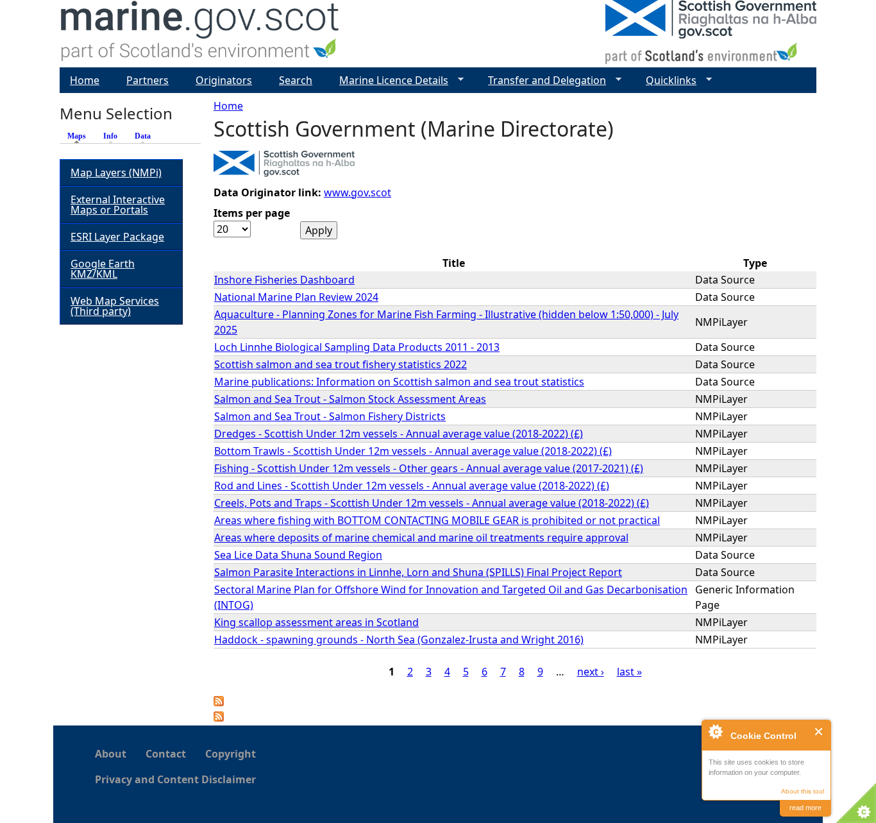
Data (143, 136)
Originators (224, 80)
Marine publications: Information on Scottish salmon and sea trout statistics (399, 382)
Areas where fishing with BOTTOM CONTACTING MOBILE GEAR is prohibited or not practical (437, 520)
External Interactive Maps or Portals (118, 204)
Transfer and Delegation (542, 80)
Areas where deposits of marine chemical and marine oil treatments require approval (421, 537)
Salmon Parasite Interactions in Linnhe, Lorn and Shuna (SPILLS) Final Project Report (418, 572)
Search (295, 80)
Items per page (252, 213)
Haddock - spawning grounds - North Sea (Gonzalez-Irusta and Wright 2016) (399, 639)
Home (228, 106)
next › (590, 672)
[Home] (200, 33)
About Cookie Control (715, 731)
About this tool (802, 791)
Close (819, 731)
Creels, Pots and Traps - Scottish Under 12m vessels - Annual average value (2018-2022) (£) (431, 503)
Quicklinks (666, 80)
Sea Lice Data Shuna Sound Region (298, 555)
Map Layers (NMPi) (116, 172)
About (110, 754)
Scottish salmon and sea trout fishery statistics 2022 (340, 364)
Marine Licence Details (388, 80)
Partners (147, 80)
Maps (79, 136)
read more (805, 807)
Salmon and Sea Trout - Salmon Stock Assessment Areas (350, 399)
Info (110, 136)
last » (629, 672)
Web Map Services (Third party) (115, 306)
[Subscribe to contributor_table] (219, 702)
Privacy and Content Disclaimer (175, 779)
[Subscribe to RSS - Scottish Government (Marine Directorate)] (219, 718)
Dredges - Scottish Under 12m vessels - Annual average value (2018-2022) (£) (398, 434)
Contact (166, 754)
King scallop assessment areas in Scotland (316, 622)
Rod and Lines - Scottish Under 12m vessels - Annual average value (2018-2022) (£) (411, 486)
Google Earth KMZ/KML (103, 269)
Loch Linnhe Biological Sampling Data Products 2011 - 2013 (357, 347)
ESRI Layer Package (117, 237)
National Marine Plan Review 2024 (296, 297)
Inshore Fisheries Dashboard (284, 280)
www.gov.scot (357, 192)
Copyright (230, 754)
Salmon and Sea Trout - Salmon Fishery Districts (330, 416)
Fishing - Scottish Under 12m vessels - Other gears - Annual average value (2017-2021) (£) (428, 468)
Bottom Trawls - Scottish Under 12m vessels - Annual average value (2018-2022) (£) (413, 451)
